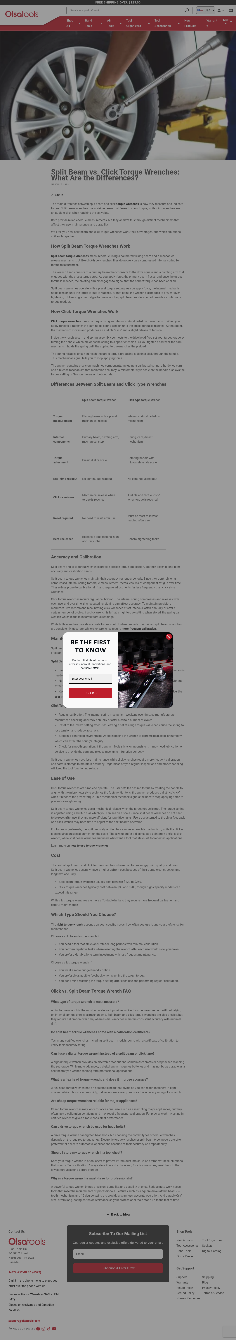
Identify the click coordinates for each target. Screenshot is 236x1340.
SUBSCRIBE (90, 693)
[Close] (168, 636)
